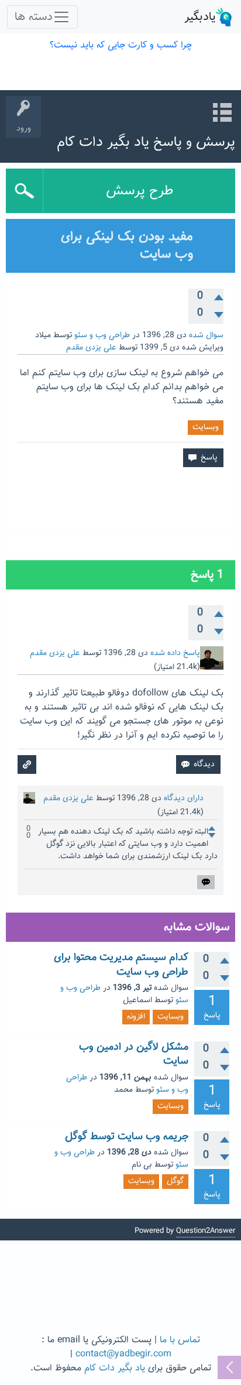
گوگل (175, 1181)
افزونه (136, 1016)
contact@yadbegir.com (123, 1354)
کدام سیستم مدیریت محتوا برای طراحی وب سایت (121, 964)
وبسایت (205, 427)
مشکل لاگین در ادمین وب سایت (133, 1054)
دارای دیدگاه (184, 798)
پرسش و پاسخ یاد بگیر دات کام (146, 142)
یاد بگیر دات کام (114, 1368)
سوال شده (206, 335)
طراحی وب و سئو (102, 335)
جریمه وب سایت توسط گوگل (126, 1137)
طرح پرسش (139, 191)
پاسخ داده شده (175, 653)
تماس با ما (180, 1340)
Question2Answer (205, 1231)
